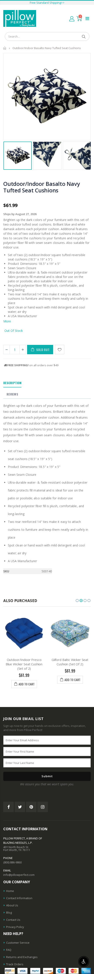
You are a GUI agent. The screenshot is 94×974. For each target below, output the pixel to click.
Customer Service (18, 943)
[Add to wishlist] (59, 349)
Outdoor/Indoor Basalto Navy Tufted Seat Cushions (41, 187)
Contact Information (19, 898)
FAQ (8, 950)
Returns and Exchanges (22, 957)
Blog (9, 912)
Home (5, 48)
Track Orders (14, 964)
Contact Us (13, 920)
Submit (47, 776)
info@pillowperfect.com (19, 875)
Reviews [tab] (12, 394)
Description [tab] (12, 382)
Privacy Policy (15, 927)
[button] (77, 600)
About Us (12, 905)
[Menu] (87, 18)
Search (84, 36)
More (7, 321)
